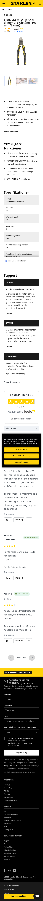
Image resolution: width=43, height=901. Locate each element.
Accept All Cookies (21, 462)
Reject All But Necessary (21, 456)
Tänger (10, 9)
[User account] (40, 3)
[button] (4, 870)
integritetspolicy (10, 765)
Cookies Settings (21, 449)
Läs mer (9, 313)
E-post (6, 716)
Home (3, 9)
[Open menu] (3, 3)
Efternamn (8, 705)
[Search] (34, 3)
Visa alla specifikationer (17, 261)
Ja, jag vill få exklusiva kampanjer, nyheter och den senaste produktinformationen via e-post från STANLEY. (20, 742)
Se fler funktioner (11, 131)
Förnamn (7, 694)
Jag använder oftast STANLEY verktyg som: (20, 727)
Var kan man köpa (18, 896)
